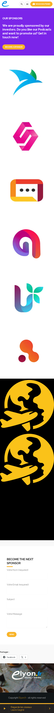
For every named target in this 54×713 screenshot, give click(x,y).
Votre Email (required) (18, 584)
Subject (11, 599)
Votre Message (14, 614)
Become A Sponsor (13, 47)
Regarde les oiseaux (21, 707)
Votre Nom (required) (17, 570)
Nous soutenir (41, 4)
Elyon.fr (22, 697)
